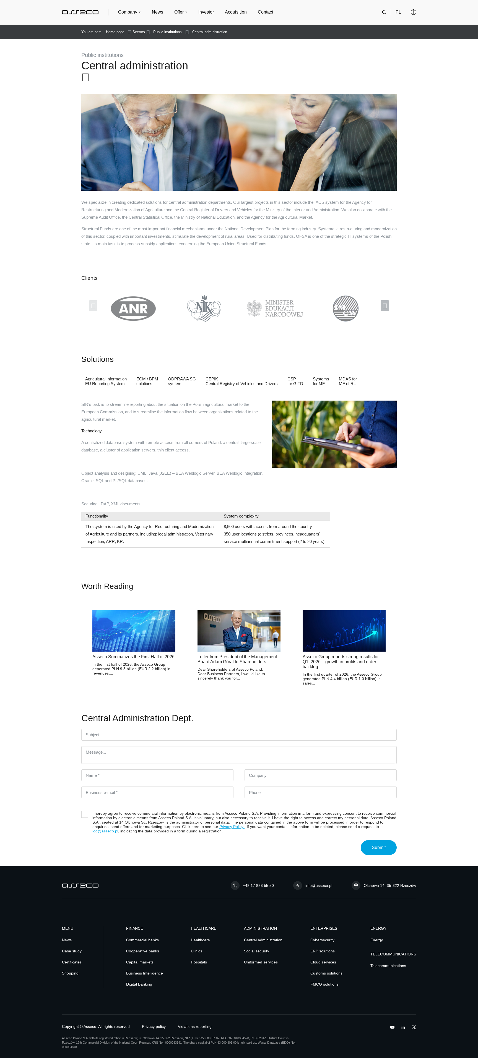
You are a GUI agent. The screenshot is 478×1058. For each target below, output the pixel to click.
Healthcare (200, 940)
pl (398, 12)
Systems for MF (321, 381)
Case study (72, 951)
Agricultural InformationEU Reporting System (106, 381)
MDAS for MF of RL (348, 381)
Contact (265, 12)
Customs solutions (326, 973)
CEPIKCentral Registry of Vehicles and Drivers (242, 381)
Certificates (72, 962)
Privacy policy (154, 1027)
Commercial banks (142, 940)
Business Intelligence (144, 973)
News (157, 12)
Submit (379, 847)
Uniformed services (261, 962)
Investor (206, 12)
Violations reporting (195, 1027)
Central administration (209, 32)
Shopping (70, 973)
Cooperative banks (142, 951)
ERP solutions (322, 951)
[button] (129, 12)
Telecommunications (388, 966)
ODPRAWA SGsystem (182, 381)
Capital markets (140, 962)
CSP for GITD (295, 381)
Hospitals (199, 962)
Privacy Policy (232, 826)
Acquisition (236, 12)
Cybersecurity (322, 940)
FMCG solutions (324, 984)
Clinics (196, 951)
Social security (256, 951)
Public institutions (167, 32)
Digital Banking (139, 984)
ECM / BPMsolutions (147, 381)
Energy (376, 940)
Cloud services (323, 962)
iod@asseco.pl (105, 831)
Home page (115, 32)
